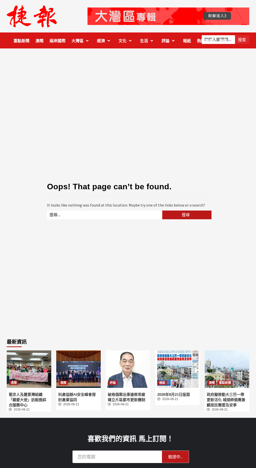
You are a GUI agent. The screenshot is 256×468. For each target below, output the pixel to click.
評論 (166, 41)
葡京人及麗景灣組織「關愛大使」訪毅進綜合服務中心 (27, 399)
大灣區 (78, 41)
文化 (122, 41)
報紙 (187, 41)
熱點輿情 (205, 41)
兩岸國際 (58, 41)
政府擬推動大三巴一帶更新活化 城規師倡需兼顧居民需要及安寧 (226, 399)
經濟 (101, 41)
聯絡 (223, 41)
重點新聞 (22, 41)
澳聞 (40, 41)
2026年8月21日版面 (173, 394)
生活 (144, 41)
